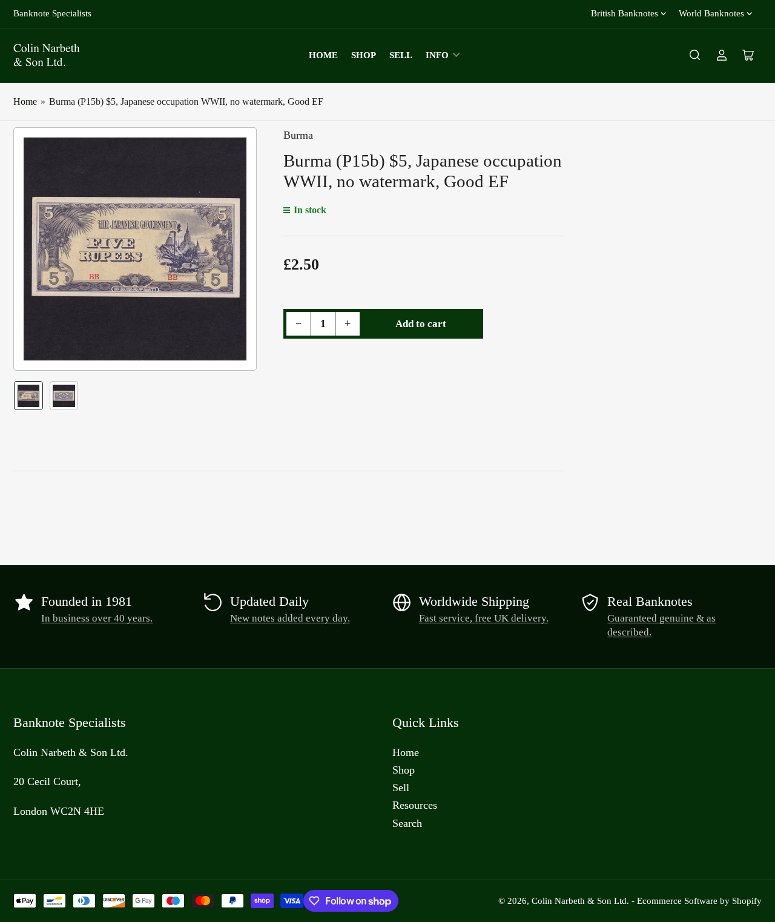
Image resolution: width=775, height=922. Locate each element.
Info (437, 55)
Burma (298, 135)
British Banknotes (624, 13)
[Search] (695, 55)
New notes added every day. (290, 618)
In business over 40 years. (97, 618)
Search (407, 823)
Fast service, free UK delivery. (484, 618)
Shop (363, 55)
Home (323, 55)
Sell (400, 55)
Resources (414, 805)
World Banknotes (711, 13)
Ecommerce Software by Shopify (699, 901)
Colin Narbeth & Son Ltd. (580, 901)
